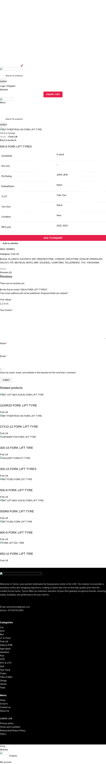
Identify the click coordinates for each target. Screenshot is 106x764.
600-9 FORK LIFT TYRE (16, 532)
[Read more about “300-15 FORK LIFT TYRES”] (3, 463)
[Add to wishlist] (10, 399)
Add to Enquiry (53, 238)
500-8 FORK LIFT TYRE (16, 490)
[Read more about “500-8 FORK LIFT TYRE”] (3, 484)
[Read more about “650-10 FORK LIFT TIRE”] (3, 548)
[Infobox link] (53, 372)
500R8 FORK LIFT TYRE (17, 511)
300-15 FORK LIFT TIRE (16, 448)
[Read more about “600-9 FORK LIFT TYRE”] (3, 527)
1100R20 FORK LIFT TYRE (18, 405)
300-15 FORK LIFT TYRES (18, 469)
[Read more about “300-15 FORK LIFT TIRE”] (3, 442)
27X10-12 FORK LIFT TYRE (19, 426)
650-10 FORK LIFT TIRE (16, 553)
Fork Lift (4, 412)
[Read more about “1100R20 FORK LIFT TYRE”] (3, 399)
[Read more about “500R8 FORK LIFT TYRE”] (3, 505)
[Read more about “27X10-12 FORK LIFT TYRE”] (3, 421)
